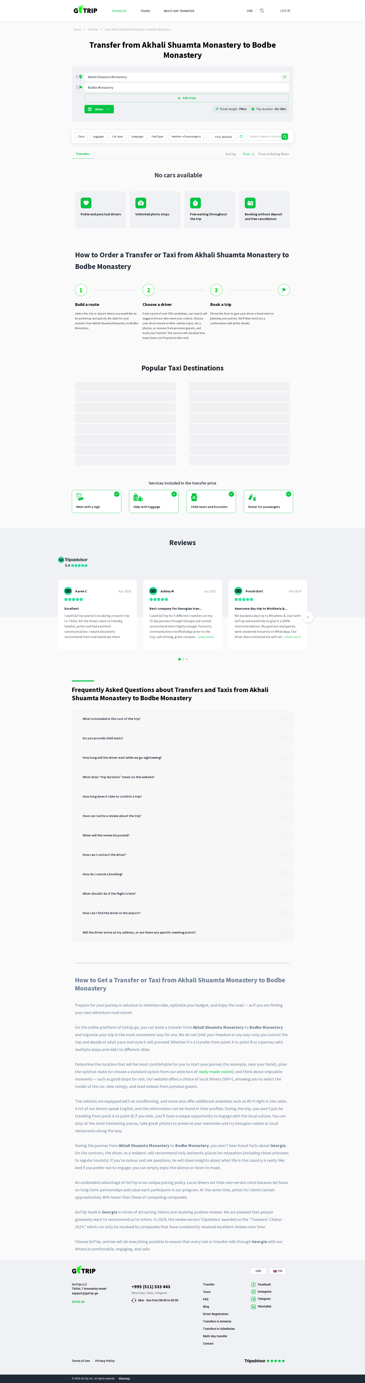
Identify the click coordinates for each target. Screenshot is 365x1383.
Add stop (189, 98)
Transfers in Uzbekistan (219, 1328)
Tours (207, 1291)
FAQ (205, 1299)
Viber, (151, 1293)
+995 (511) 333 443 (151, 1286)
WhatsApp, (139, 1293)
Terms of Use (81, 1361)
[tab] (182, 719)
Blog (206, 1306)
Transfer (93, 29)
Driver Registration (215, 1314)
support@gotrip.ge (85, 1293)
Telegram (161, 1293)
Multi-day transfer (215, 1336)
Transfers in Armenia (217, 1321)
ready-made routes (215, 1071)
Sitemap (124, 1378)
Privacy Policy (105, 1361)
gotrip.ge (78, 1301)
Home (77, 29)
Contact (208, 1343)
